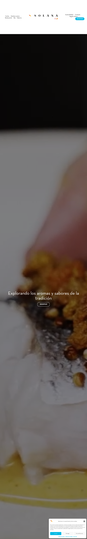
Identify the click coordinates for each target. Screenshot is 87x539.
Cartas (7, 16)
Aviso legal (75, 536)
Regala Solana (74, 16)
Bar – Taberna (18, 18)
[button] (84, 521)
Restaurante (8, 18)
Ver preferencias (79, 533)
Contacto (77, 14)
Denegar (67, 533)
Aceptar (55, 533)
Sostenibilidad (69, 14)
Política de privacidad (69, 536)
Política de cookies (61, 536)
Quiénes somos (15, 16)
